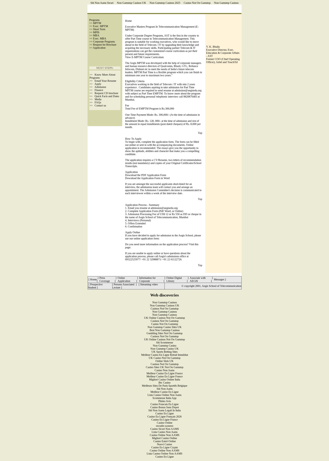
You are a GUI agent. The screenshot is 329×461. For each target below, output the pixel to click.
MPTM (97, 23)
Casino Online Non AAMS (164, 435)
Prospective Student (95, 286)
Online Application (124, 279)
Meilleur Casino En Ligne (164, 391)
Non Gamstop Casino (164, 345)
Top (200, 132)
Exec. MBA (99, 38)
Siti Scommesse (164, 342)
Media (98, 99)
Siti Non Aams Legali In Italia (164, 410)
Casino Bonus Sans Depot (164, 407)
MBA (96, 35)
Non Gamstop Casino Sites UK (165, 327)
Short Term (99, 29)
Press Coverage (104, 279)
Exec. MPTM (100, 26)
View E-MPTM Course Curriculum (144, 57)
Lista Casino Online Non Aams (164, 394)
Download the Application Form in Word (147, 178)
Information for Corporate (147, 279)
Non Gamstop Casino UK (164, 348)
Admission (100, 87)
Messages (219, 279)
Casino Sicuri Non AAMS (164, 428)
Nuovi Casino (164, 444)
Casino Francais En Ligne (164, 404)
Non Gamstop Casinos (226, 2)
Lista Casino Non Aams (165, 431)
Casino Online (164, 422)
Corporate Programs (104, 41)
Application (99, 47)
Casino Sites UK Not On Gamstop (164, 367)
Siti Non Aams (165, 388)
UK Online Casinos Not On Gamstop (164, 317)
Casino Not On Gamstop (197, 2)
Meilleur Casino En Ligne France (165, 373)
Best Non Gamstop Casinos (165, 330)
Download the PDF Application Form (145, 175)
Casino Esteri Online (164, 441)
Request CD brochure (106, 93)
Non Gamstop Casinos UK (131, 2)
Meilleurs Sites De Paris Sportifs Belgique (164, 385)
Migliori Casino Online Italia (164, 379)
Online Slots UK (164, 361)
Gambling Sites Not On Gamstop (164, 333)
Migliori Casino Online (164, 438)
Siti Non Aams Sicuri (101, 2)
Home (128, 20)
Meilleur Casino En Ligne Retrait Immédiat (164, 354)
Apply (97, 83)
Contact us (100, 105)
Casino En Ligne (164, 413)
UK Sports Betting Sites (164, 351)
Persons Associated (124, 284)
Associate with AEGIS (198, 279)
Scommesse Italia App (164, 398)
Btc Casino (164, 382)
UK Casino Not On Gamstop (164, 357)
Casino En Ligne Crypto (164, 447)
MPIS (95, 32)
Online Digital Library (174, 279)
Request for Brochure (104, 44)
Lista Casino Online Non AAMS (164, 453)
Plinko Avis (164, 401)
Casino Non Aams (164, 370)
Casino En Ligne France (164, 419)
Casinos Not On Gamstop (165, 308)
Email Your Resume (105, 80)
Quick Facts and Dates (107, 96)
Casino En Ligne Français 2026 (164, 416)
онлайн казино (164, 425)
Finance (99, 90)
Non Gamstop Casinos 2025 (165, 2)
